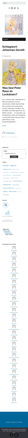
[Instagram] (10, 8)
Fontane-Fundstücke (17, 175)
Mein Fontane (13, 191)
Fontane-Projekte (15, 184)
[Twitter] (15, 8)
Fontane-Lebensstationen (7, 181)
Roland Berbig (10, 133)
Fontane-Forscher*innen (7, 175)
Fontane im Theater (6, 172)
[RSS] (18, 8)
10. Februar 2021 (6, 56)
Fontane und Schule (14, 172)
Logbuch (5, 191)
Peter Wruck (19, 191)
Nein (16, 435)
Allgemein (13, 165)
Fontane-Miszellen (13, 137)
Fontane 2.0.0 (7, 169)
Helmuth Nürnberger (18, 188)
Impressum (8, 422)
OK (11, 435)
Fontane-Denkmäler (21, 172)
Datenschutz (14, 422)
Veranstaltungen (6, 194)
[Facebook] (12, 8)
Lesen (4, 126)
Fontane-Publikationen (8, 188)
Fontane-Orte (7, 184)
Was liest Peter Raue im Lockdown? (11, 91)
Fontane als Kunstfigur (15, 169)
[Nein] (26, 433)
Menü (6, 39)
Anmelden (14, 156)
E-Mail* (5, 151)
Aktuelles (6, 137)
